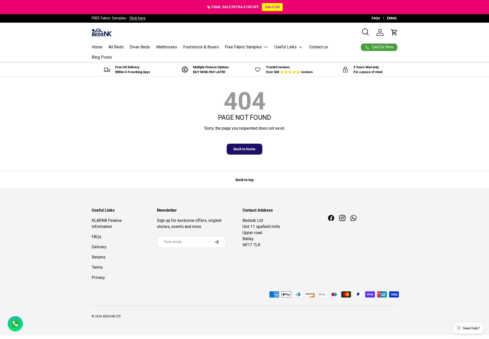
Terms (97, 267)
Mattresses (166, 47)
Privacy (98, 277)
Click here (137, 18)
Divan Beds (140, 47)
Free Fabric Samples (243, 47)
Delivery (99, 247)
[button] (394, 32)
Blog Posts (102, 57)
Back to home (244, 149)
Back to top (245, 180)
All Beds (116, 47)
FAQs (376, 18)
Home (97, 47)
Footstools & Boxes (201, 47)
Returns (98, 257)
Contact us (318, 47)
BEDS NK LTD (111, 316)
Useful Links (285, 47)
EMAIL (392, 18)
